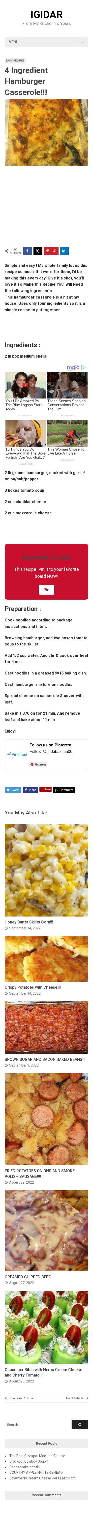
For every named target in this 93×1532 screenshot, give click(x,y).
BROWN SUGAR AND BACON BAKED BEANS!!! (45, 1059)
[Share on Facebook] (27, 251)
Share (32, 790)
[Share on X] (37, 251)
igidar (47, 15)
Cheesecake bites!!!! (24, 1467)
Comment (66, 790)
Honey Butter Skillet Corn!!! (29, 922)
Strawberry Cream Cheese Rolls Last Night (42, 1478)
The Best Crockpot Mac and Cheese (37, 1456)
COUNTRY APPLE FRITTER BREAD (36, 1472)
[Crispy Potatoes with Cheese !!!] (47, 980)
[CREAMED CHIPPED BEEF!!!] (47, 1269)
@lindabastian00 (57, 751)
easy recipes (15, 60)
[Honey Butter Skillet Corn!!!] (47, 915)
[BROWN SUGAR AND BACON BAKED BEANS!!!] (47, 1052)
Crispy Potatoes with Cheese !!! (33, 987)
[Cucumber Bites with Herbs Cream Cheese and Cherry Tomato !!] (47, 1362)
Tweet (15, 790)
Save (47, 789)
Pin (46, 589)
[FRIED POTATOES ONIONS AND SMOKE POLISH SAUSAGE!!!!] (47, 1164)
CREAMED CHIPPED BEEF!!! (29, 1277)
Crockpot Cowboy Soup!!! (28, 1461)
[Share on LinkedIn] (64, 251)
